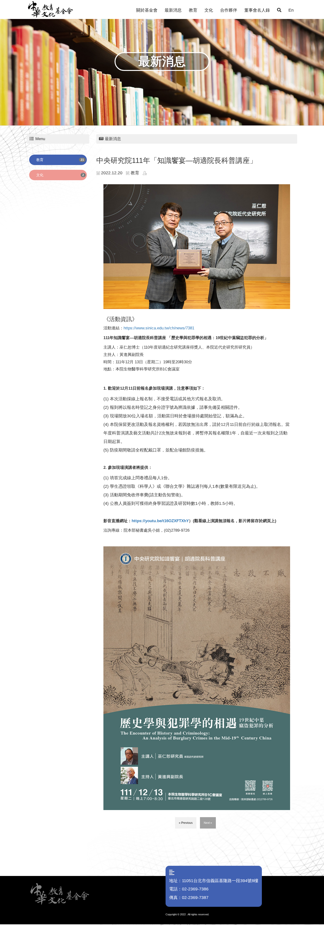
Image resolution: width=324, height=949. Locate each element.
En (291, 10)
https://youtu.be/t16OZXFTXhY (160, 521)
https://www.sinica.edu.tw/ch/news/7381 (159, 328)
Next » (208, 823)
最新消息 (173, 10)
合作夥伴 (228, 10)
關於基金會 (146, 10)
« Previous (186, 823)
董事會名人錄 (257, 10)
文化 (208, 10)
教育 (193, 10)
